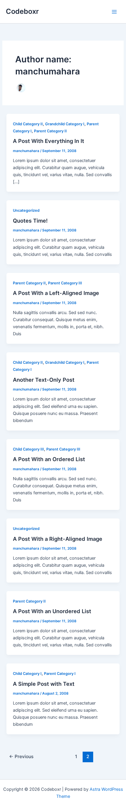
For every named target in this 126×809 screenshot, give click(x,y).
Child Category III (28, 449)
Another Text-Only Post (43, 379)
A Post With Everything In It (48, 141)
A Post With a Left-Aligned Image (56, 293)
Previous (21, 756)
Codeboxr (22, 11)
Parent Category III (65, 283)
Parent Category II (50, 131)
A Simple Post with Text (43, 683)
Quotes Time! (30, 220)
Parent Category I (60, 673)
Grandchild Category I (64, 124)
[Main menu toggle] (114, 11)
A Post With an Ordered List (49, 459)
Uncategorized (26, 210)
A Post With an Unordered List (52, 611)
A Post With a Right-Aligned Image (57, 539)
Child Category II (28, 124)
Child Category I (27, 673)
